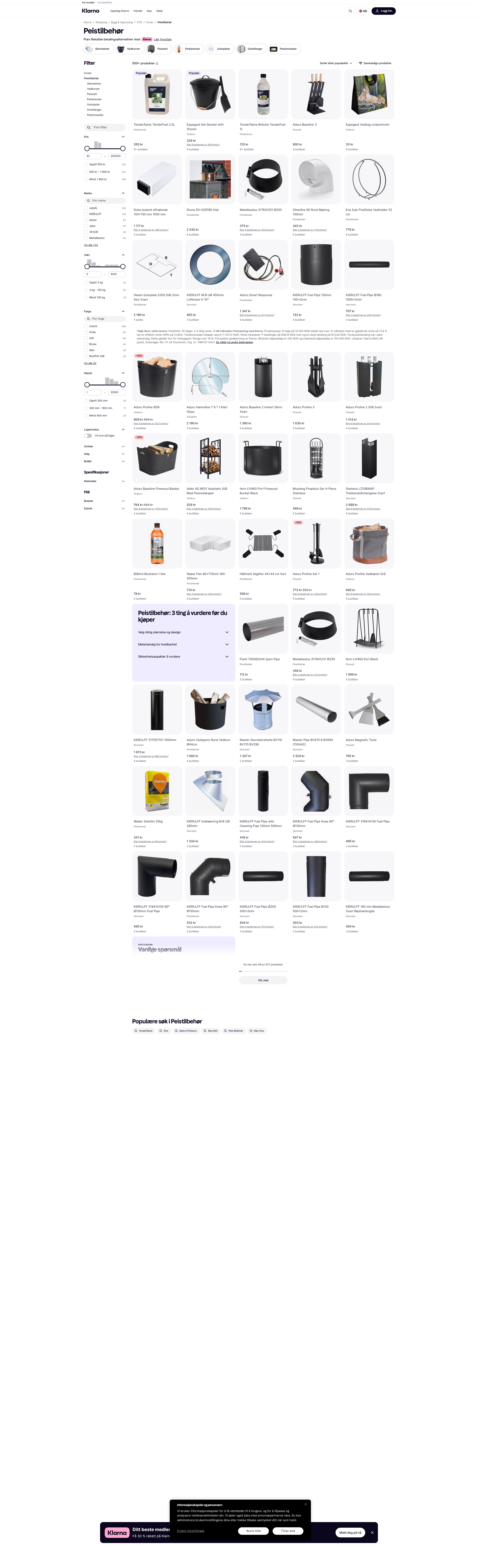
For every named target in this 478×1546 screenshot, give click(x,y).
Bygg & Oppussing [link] (122, 22)
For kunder (88, 2)
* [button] (203, 144)
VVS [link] (139, 22)
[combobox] (336, 63)
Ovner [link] (149, 22)
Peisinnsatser (95, 115)
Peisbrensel (94, 99)
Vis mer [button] (263, 980)
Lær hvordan (163, 39)
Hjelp (159, 11)
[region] (240, 1520)
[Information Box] (157, 63)
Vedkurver (93, 88)
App (149, 11)
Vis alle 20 (90, 363)
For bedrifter (105, 2)
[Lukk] (306, 1504)
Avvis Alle (253, 1531)
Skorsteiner (94, 83)
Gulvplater (93, 104)
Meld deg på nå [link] (350, 1532)
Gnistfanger (94, 109)
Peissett (92, 94)
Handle (138, 11)
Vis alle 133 (91, 245)
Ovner (87, 73)
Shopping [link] (101, 22)
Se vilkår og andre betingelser (234, 342)
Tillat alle (288, 1531)
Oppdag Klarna (119, 11)
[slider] (87, 148)
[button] (363, 11)
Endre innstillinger (191, 1531)
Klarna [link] (87, 22)
